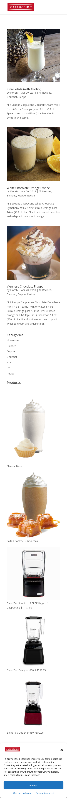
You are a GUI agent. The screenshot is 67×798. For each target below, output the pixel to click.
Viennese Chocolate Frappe (25, 286)
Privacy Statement (45, 793)
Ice (8, 368)
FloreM (14, 92)
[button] (61, 750)
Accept (33, 785)
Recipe (22, 97)
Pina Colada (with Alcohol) (24, 89)
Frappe (22, 195)
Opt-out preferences (23, 793)
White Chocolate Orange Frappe (28, 188)
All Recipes (45, 92)
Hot (9, 362)
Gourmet (12, 97)
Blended (11, 195)
